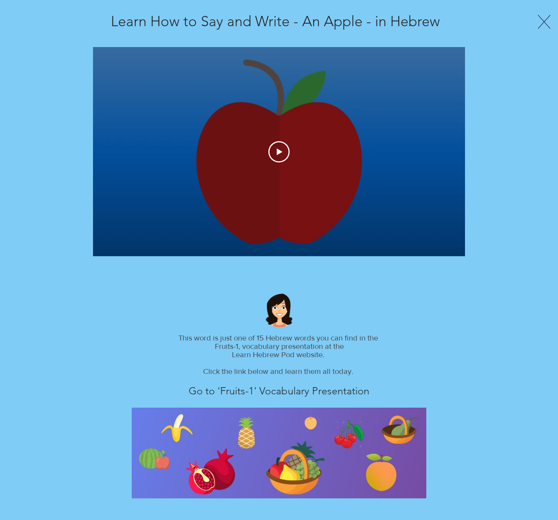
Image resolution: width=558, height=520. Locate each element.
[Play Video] (279, 151)
